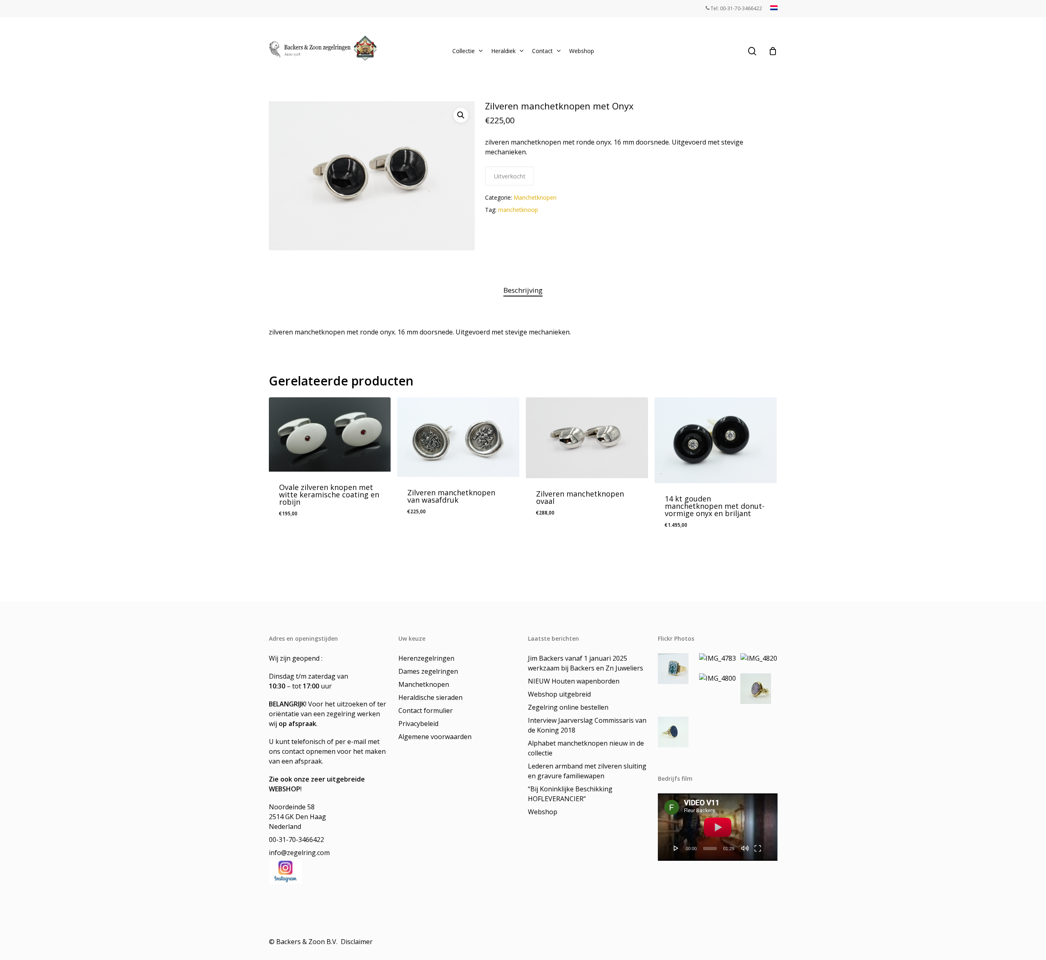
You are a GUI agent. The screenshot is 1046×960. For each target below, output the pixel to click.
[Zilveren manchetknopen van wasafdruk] (458, 437)
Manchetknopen (535, 197)
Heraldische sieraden (430, 697)
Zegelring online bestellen (568, 707)
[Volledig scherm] (757, 848)
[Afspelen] (676, 848)
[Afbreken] (745, 848)
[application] (718, 827)
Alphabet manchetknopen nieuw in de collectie (586, 748)
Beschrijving (523, 290)
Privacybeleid (418, 723)
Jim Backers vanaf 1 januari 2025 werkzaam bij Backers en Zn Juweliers (585, 663)
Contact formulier (425, 710)
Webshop (542, 811)
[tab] (523, 290)
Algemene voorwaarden (435, 736)
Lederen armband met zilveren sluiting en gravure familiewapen (587, 771)
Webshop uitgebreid (559, 694)
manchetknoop (518, 210)
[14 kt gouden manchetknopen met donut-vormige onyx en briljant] (716, 440)
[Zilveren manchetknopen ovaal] (587, 437)
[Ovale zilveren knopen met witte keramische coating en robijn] (330, 434)
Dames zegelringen (428, 671)
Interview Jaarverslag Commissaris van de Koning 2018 (587, 725)
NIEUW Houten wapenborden (573, 681)
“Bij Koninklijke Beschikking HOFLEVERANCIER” (570, 793)
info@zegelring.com (299, 852)
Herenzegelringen (426, 658)
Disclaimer (357, 941)
